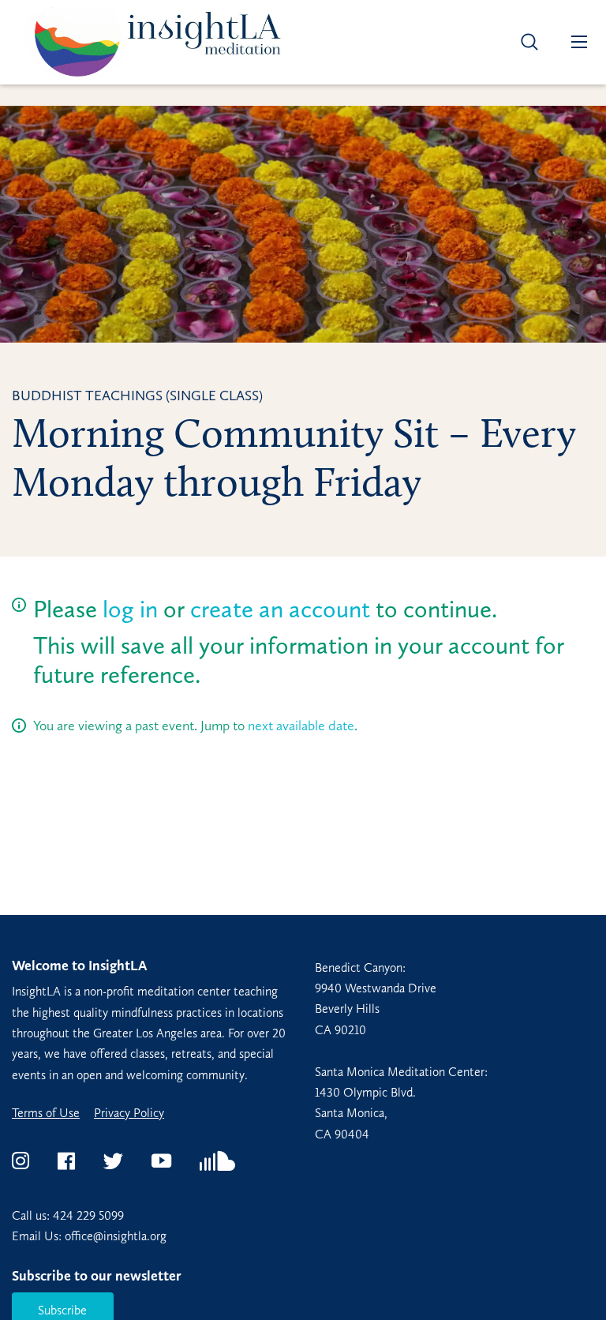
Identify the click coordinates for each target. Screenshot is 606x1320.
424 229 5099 (88, 1215)
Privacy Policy (129, 1113)
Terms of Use (46, 1113)
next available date (301, 725)
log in (130, 609)
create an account (280, 609)
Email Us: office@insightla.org (89, 1235)
